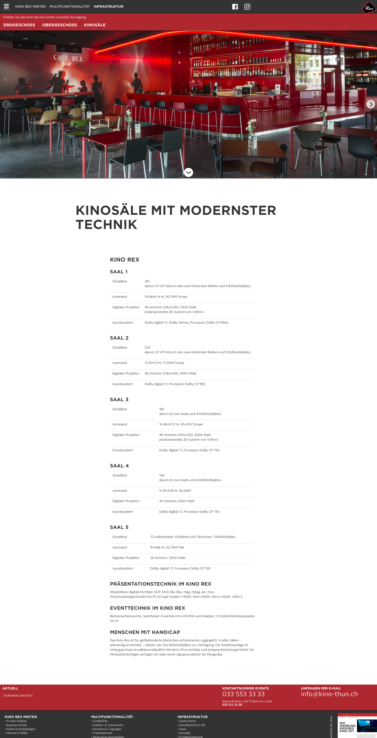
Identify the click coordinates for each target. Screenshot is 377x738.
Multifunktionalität (112, 717)
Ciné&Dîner (100, 720)
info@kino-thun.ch (329, 694)
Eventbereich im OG (192, 725)
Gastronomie (187, 720)
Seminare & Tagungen (107, 729)
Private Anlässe (16, 720)
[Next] (370, 104)
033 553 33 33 (243, 694)
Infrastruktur (193, 717)
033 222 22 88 (232, 704)
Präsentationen (102, 732)
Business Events (16, 725)
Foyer (182, 729)
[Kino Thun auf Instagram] (247, 7)
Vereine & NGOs (17, 732)
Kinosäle (184, 732)
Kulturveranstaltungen (20, 729)
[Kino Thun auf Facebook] (235, 7)
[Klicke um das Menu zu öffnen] (6, 7)
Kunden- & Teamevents (108, 725)
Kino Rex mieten (21, 717)
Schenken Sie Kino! (18, 695)
